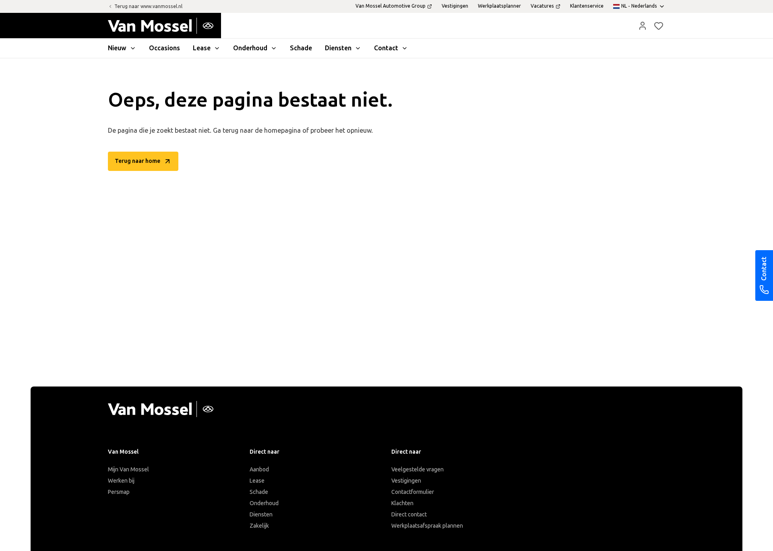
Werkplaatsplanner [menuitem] (499, 6)
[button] (642, 25)
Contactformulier (412, 492)
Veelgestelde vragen (417, 469)
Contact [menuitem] (386, 48)
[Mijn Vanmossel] (642, 25)
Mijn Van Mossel (128, 469)
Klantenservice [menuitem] (587, 6)
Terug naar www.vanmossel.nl (148, 6)
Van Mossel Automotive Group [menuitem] (390, 6)
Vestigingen (406, 480)
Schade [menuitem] (301, 48)
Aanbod (259, 469)
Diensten (261, 514)
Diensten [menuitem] (338, 48)
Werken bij (121, 480)
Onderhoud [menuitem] (250, 48)
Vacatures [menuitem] (542, 6)
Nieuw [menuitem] (117, 48)
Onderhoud (264, 503)
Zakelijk (259, 525)
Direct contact (409, 514)
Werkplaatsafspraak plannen (427, 525)
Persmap (119, 492)
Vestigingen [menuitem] (455, 6)
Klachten (402, 503)
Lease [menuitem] (202, 48)
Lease (257, 480)
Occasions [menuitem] (164, 48)
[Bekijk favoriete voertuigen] (658, 25)
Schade (259, 492)
